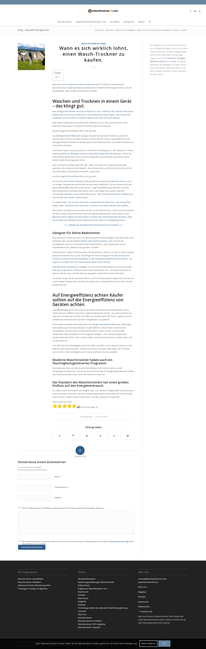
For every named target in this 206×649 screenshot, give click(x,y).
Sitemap (82, 604)
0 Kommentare (86, 417)
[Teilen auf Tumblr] (100, 436)
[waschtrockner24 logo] (103, 11)
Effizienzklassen (64, 310)
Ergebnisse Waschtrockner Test (92, 588)
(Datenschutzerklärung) (118, 541)
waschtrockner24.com (176, 45)
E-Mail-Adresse (62, 487)
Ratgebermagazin (164, 48)
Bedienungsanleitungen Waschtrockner (96, 582)
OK (164, 643)
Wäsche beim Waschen (69, 135)
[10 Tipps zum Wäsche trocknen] (31, 56)
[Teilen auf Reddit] (114, 436)
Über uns (82, 614)
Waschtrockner (85, 617)
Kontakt (81, 595)
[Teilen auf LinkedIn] (86, 436)
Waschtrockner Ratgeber (93, 43)
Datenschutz (84, 585)
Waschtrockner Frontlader (90, 620)
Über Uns (142, 587)
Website (58, 497)
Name (58, 476)
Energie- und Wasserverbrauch (105, 324)
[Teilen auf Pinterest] (73, 436)
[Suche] (149, 21)
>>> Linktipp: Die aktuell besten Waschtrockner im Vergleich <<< (93, 225)
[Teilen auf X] (59, 436)
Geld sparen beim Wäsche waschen (34, 585)
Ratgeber (82, 601)
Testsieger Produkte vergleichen (33, 588)
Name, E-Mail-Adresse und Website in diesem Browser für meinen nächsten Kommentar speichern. (63, 508)
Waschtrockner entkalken (29, 582)
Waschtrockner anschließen (30, 578)
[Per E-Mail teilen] (127, 436)
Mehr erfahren (148, 643)
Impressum (83, 591)
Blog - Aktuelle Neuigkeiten (33, 30)
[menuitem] (64, 21)
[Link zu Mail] (195, 11)
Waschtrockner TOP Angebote (91, 624)
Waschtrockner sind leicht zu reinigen (69, 266)
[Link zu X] (199, 11)
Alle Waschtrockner (87, 578)
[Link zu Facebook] (190, 11)
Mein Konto (83, 598)
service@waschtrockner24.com (152, 578)
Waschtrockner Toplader (89, 627)
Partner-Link (146, 611)
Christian (103, 417)
